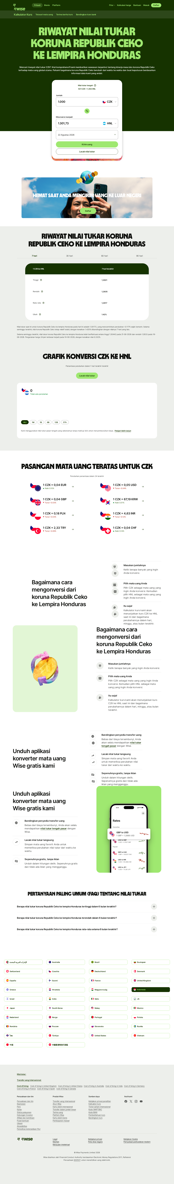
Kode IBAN (93, 1112)
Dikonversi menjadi (64, 117)
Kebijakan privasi (95, 1139)
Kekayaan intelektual (61, 1144)
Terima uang (58, 1112)
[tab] (34, 255)
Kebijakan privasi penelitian (100, 1101)
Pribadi (37, 5)
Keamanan (21, 1104)
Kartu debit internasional (63, 1107)
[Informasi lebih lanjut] (41, 280)
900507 (77, 1160)
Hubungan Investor (25, 1115)
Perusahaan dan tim (25, 1101)
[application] (40, 407)
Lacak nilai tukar (87, 151)
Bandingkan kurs (95, 1118)
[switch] (87, 111)
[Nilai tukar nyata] (95, 85)
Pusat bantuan (23, 1121)
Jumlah (59, 95)
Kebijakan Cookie (131, 1139)
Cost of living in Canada (66, 1089)
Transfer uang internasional (64, 1101)
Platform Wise (58, 1115)
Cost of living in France (26, 1089)
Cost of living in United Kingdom (43, 1086)
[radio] (33, 422)
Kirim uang (87, 144)
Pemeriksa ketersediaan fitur (29, 1129)
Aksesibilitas (22, 1126)
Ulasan (20, 1123)
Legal (55, 1139)
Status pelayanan (24, 1112)
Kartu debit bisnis (60, 1118)
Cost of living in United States (70, 1086)
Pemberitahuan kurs (97, 1115)
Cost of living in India (114, 1086)
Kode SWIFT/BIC (95, 1109)
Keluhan (56, 1142)
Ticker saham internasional (99, 1107)
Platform (56, 5)
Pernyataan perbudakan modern (137, 1142)
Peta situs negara (95, 1142)
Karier (19, 1109)
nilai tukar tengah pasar (53, 828)
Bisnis (47, 5)
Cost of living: (23, 1086)
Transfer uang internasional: (29, 1080)
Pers (19, 1107)
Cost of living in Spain (46, 1089)
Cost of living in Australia (94, 1086)
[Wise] (20, 5)
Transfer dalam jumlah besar (64, 1109)
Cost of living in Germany (134, 1086)
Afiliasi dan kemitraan (25, 1118)
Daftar (156, 5)
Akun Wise (57, 1104)
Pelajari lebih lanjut (123, 431)
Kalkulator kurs (95, 1104)
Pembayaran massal (61, 1121)
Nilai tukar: (21, 1074)
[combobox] (109, 101)
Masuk (146, 5)
